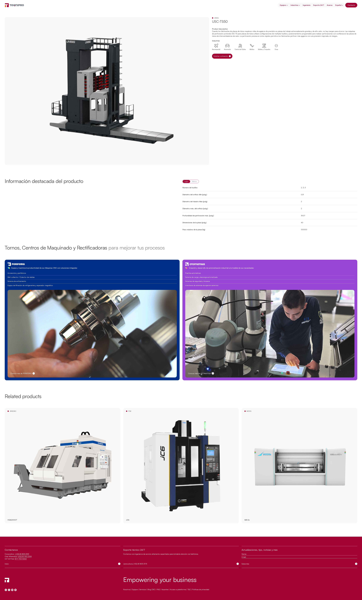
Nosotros (126, 589)
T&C (189, 589)
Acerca (329, 5)
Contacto (351, 5)
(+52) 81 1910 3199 (25, 556)
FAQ (158, 589)
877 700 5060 (21, 559)
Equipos (283, 5)
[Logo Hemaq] (14, 5)
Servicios (142, 589)
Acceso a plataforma (178, 589)
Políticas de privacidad (200, 589)
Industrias (294, 5)
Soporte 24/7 (318, 5)
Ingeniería (306, 5)
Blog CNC (151, 589)
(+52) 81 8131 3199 (22, 554)
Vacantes (164, 589)
